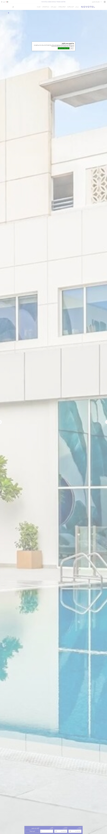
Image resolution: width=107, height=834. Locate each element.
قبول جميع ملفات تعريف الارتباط (64, 48)
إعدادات (71, 48)
